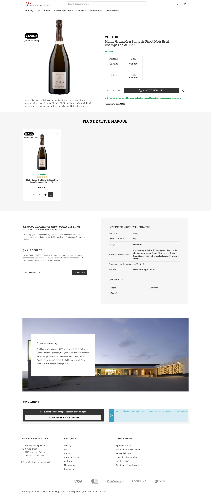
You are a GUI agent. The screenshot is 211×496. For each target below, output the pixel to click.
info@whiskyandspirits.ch (38, 462)
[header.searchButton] (144, 3)
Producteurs (70, 469)
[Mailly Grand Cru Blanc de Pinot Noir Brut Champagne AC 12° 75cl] (42, 151)
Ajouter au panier (153, 90)
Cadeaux (68, 461)
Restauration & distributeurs (129, 449)
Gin (66, 449)
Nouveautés (69, 465)
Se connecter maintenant (63, 417)
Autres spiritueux (72, 457)
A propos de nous (123, 445)
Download (79, 273)
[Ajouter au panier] (50, 194)
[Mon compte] (185, 3)
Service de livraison (124, 453)
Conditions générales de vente (129, 465)
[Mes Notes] (178, 4)
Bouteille (113, 59)
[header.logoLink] (44, 4)
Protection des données (126, 457)
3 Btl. (133, 59)
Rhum (67, 453)
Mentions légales (123, 461)
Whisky (67, 445)
